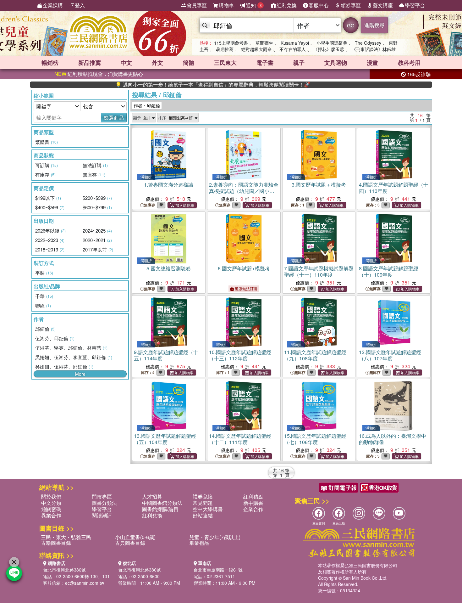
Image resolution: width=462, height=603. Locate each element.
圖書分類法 (104, 502)
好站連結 (203, 515)
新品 (89, 63)
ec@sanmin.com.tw (84, 583)
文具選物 (335, 63)
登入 (80, 5)
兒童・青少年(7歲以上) (214, 537)
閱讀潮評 (102, 515)
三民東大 (225, 63)
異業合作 (51, 515)
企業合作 (253, 509)
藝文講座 (383, 5)
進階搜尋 (374, 25)
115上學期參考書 (231, 43)
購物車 (226, 5)
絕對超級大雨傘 (256, 49)
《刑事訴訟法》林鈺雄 (374, 49)
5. (168, 268)
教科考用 (409, 63)
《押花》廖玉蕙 (328, 49)
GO (351, 25)
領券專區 (351, 5)
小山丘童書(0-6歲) (135, 537)
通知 (254, 5)
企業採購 (53, 5)
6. (244, 268)
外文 (157, 63)
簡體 (188, 63)
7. (319, 271)
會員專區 (197, 5)
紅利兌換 (287, 5)
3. (319, 184)
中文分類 (51, 502)
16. (392, 439)
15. (315, 439)
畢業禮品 (199, 542)
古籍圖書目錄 (56, 542)
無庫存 (149, 205)
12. (390, 355)
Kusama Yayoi (295, 43)
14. (240, 439)
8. (388, 271)
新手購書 (253, 502)
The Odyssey (368, 43)
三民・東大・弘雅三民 (66, 537)
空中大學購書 (208, 509)
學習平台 (415, 5)
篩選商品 (114, 117)
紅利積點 (253, 496)
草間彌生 (264, 43)
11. (315, 355)
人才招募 (152, 496)
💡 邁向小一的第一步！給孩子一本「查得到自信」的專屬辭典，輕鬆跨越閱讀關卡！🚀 (192, 85)
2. (243, 191)
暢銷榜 (49, 63)
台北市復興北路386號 (64, 569)
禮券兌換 (203, 496)
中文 (126, 63)
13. (165, 439)
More (80, 374)
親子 (299, 63)
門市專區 (102, 496)
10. (240, 355)
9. (166, 355)
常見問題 (203, 502)
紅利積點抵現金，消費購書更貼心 (98, 73)
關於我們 (51, 496)
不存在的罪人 (292, 49)
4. (393, 187)
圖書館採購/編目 (160, 509)
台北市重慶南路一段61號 (218, 569)
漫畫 (372, 63)
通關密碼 (51, 509)
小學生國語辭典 (331, 43)
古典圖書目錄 (130, 542)
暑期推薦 (225, 49)
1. (168, 184)
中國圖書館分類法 (162, 502)
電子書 (264, 63)
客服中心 (319, 5)
